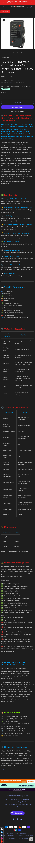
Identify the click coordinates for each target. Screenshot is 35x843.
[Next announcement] (32, 2)
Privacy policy (19, 835)
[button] (4, 7)
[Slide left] (14, 52)
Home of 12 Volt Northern (16, 833)
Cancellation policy (18, 841)
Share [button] (5, 770)
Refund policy (10, 835)
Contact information (23, 838)
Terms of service (29, 835)
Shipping (11, 82)
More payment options (17, 111)
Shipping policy (12, 838)
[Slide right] (21, 52)
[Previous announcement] (3, 2)
